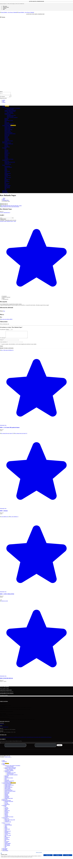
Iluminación (7, 118)
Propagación (7, 122)
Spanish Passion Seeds (9, 140)
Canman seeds (7, 171)
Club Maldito (4, 191)
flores (3, 101)
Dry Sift (6, 144)
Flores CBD (7, 161)
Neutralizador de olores (9, 120)
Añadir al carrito (3, 219)
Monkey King (7, 152)
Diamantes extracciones (9, 143)
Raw (5, 148)
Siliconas (6, 157)
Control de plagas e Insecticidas (10, 110)
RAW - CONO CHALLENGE (7, 593)
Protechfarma (7, 181)
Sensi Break (7, 139)
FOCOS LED (4, 141)
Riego (6, 121)
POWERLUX (7, 179)
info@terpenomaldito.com (4, 726)
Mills (5, 178)
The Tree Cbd (7, 186)
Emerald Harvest (8, 173)
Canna (6, 172)
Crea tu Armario (5, 192)
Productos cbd (4, 160)
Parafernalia (4, 147)
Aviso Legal (2, 737)
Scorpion (6, 184)
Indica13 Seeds (7, 130)
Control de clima (8, 114)
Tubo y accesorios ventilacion (12, 117)
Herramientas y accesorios (9, 123)
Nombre (2, 339)
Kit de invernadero (10, 109)
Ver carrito (2, 756)
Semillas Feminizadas (8, 129)
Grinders (6, 151)
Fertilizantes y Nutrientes (9, 113)
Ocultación (6, 154)
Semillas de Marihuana (9, 125)
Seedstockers (7, 138)
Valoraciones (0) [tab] (5, 299)
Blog (4, 9)
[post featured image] (7, 350)
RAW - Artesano (4, 510)
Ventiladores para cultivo (11, 115)
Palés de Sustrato (10, 112)
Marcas (3, 165)
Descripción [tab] (4, 296)
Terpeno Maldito (8, 185)
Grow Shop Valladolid (40, 737)
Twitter (5, 221)
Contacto (4, 8)
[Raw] (6, 319)
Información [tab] (4, 761)
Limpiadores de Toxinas (9, 159)
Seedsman (6, 137)
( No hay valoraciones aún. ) (5, 212)
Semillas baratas (7, 128)
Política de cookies (26, 737)
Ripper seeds (7, 135)
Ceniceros (6, 158)
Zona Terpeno (4, 190)
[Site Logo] (17, 12)
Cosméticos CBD (8, 164)
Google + (12, 221)
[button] (1, 91)
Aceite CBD (7, 163)
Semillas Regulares (8, 126)
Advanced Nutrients (8, 167)
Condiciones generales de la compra (10, 737)
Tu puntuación (3, 329)
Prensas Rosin (7, 146)
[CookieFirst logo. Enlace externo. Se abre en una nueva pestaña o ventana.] (1, 853)
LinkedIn (8, 221)
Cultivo (3, 107)
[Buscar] (10, 96)
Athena (6, 169)
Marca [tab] (3, 298)
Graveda (6, 176)
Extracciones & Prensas (6, 142)
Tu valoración (3, 337)
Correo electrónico (3, 341)
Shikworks (6, 150)
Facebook (2, 221)
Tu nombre (2, 745)
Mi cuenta (5, 6)
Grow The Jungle (8, 177)
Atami (6, 168)
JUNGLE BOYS (8, 131)
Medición (6, 119)
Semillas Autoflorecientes (9, 127)
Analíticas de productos (47, 737)
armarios (3, 102)
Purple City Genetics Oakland (10, 133)
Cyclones (6, 149)
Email (15, 221)
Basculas (6, 813)
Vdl (5, 189)
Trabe (6, 188)
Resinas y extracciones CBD (10, 162)
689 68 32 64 (2, 724)
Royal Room (7, 183)
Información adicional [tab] (6, 297)
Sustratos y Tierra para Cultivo (10, 111)
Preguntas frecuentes (33, 737)
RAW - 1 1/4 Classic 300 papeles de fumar (10, 427)
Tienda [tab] (3, 760)
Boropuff (6, 153)
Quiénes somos (6, 7)
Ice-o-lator (6, 145)
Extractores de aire (10, 116)
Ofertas (5, 106)
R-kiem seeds (7, 134)
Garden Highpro (7, 175)
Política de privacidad (19, 737)
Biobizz (6, 170)
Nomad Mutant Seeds (8, 132)
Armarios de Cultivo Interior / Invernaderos (12, 108)
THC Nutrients (7, 187)
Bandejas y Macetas (8, 124)
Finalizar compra (8, 756)
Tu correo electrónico (30, 745)
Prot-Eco (6, 180)
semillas (3, 100)
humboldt (6, 136)
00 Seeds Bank (7, 166)
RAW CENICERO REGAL (6, 678)
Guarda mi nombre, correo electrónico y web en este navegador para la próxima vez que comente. (18, 344)
